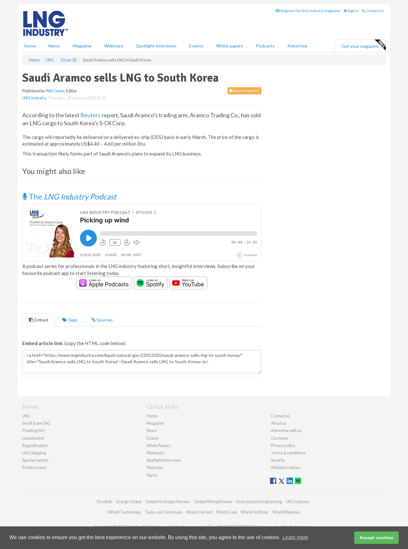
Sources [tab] (104, 319)
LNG (26, 415)
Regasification (34, 445)
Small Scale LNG (36, 423)
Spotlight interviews (156, 45)
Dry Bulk (105, 501)
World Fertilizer (255, 512)
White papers (229, 45)
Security (278, 460)
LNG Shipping (34, 452)
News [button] (54, 45)
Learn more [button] (295, 537)
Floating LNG (33, 430)
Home (30, 45)
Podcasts (265, 45)
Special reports (35, 460)
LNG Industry (34, 97)
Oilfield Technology (123, 512)
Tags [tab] (72, 319)
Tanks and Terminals (163, 512)
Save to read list (245, 90)
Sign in (353, 11)
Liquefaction (33, 438)
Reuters (90, 115)
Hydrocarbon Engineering (259, 501)
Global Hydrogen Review (167, 501)
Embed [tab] (40, 319)
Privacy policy (283, 445)
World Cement (199, 512)
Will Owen (55, 90)
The (71, 196)
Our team (279, 438)
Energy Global (129, 501)
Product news (34, 467)
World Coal (226, 512)
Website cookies (285, 467)
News (152, 430)
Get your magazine (360, 46)
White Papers (159, 445)
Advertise (297, 45)
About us (279, 423)
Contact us (374, 11)
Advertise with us (286, 430)
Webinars (113, 45)
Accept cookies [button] (376, 537)
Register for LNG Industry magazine (310, 11)
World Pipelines (287, 512)
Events (196, 45)
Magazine (82, 45)
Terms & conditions (288, 452)
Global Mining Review (213, 501)
